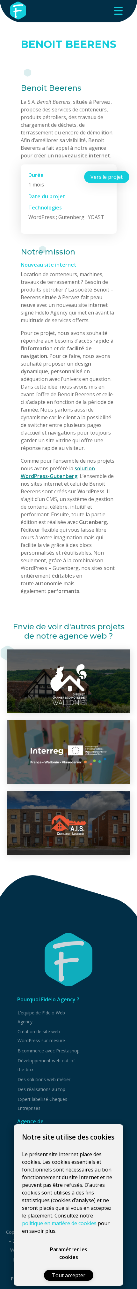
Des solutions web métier (44, 1079)
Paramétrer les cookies (68, 1253)
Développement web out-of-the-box (47, 1065)
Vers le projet (106, 176)
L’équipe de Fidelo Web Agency (41, 1017)
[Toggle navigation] (118, 10)
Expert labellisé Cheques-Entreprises (43, 1103)
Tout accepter (68, 1275)
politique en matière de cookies (59, 1223)
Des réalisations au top (41, 1089)
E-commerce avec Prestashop (49, 1051)
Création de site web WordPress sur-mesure (41, 1035)
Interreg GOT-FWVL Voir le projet (68, 752)
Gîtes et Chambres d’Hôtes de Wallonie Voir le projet (68, 681)
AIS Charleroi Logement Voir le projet (68, 823)
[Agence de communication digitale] (68, 960)
